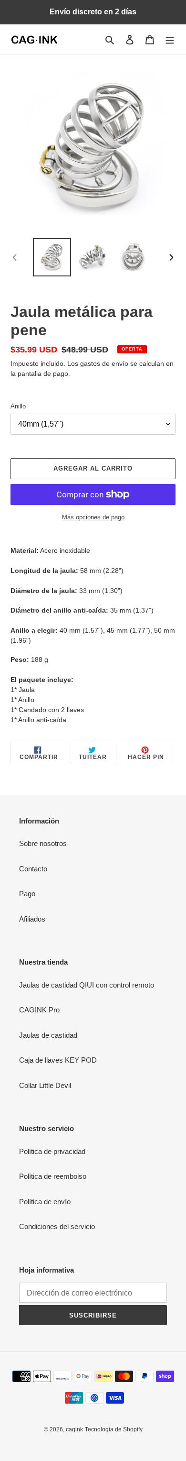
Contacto (33, 869)
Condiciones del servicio (57, 1226)
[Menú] (170, 39)
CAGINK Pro (39, 1010)
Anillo (18, 406)
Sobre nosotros (43, 843)
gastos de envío (104, 363)
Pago (27, 894)
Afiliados (32, 919)
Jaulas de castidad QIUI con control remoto (86, 985)
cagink (74, 1429)
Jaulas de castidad (48, 1035)
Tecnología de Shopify (114, 1429)
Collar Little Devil (45, 1085)
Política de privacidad (52, 1151)
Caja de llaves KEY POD (58, 1060)
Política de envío (45, 1201)
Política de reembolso (52, 1176)
